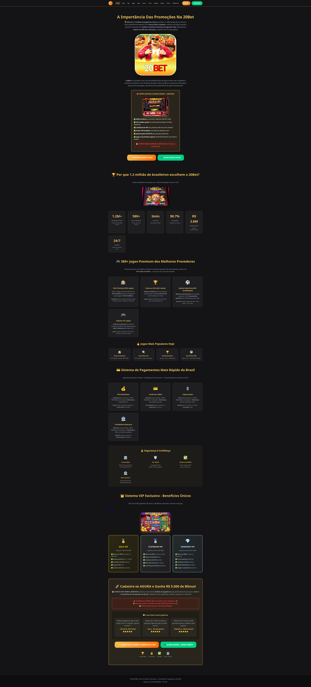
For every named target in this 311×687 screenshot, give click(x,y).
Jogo (138, 3)
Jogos (133, 3)
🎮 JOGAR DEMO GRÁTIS (171, 157)
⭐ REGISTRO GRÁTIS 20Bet (141, 157)
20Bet (117, 3)
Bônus (162, 3)
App (128, 3)
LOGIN (186, 3)
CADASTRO (197, 3)
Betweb (111, 508)
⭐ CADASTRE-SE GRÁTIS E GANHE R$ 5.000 (137, 644)
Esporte (156, 3)
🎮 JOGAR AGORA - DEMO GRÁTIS (178, 644)
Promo (168, 3)
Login (123, 3)
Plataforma (176, 3)
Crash (150, 3)
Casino (144, 3)
